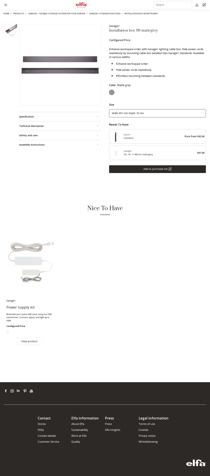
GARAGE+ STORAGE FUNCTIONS (105, 13)
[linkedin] (19, 391)
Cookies (143, 430)
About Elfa (77, 424)
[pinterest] (25, 391)
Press (108, 424)
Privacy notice (147, 436)
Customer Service (48, 441)
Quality (75, 441)
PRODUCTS (18, 13)
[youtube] (32, 391)
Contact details (47, 436)
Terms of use (147, 424)
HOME (6, 13)
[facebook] (6, 391)
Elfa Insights (112, 430)
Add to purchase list (155, 169)
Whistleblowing (148, 441)
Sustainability (79, 430)
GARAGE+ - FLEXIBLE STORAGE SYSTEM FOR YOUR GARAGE (56, 13)
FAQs (41, 430)
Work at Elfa (78, 436)
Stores (42, 424)
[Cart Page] (205, 5)
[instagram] (12, 391)
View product (29, 341)
